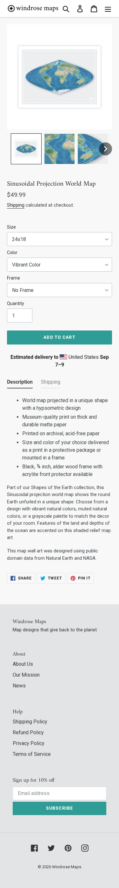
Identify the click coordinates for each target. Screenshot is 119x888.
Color (12, 252)
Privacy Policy (28, 743)
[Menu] (108, 8)
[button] (26, 148)
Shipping (15, 205)
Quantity (15, 303)
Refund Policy (28, 732)
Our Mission (26, 675)
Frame (13, 278)
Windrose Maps (66, 866)
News (19, 686)
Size (11, 227)
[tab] (20, 383)
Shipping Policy (30, 722)
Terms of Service (32, 754)
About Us (23, 664)
